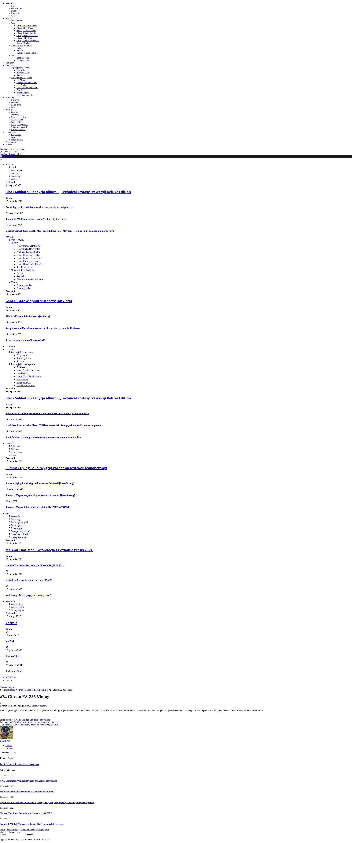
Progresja (20, 70)
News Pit (9, 3)
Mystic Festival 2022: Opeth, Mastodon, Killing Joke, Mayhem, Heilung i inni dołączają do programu (60, 230)
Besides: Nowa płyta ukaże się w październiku (34, 722)
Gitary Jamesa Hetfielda (26, 25)
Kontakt (9, 144)
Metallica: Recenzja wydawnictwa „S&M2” (29, 580)
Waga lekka (16, 134)
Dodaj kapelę (17, 139)
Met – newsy (16, 21)
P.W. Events (21, 90)
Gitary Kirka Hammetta (26, 28)
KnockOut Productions (26, 82)
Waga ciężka (16, 137)
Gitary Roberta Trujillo (26, 33)
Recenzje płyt (17, 119)
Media (13, 55)
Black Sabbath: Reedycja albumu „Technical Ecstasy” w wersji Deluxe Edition (68, 191)
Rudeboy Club (22, 72)
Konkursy (10, 97)
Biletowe (15, 100)
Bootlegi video (22, 60)
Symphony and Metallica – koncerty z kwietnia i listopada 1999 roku (43, 328)
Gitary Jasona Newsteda (27, 35)
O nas (2, 829)
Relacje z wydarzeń (19, 124)
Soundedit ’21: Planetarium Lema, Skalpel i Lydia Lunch (36, 219)
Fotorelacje (16, 122)
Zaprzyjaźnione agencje (21, 77)
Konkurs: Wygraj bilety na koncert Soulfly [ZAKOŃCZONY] (37, 507)
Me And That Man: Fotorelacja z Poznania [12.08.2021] (49, 550)
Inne (13, 107)
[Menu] (1, 159)
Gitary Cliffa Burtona (25, 38)
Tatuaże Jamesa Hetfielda (27, 53)
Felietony (15, 115)
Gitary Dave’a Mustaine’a (27, 40)
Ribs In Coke (12, 656)
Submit (30, 835)
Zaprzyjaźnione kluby (20, 68)
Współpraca (11, 142)
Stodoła (19, 75)
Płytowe (14, 102)
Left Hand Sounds (24, 95)
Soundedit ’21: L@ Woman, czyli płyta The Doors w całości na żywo (32, 824)
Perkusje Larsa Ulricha (26, 30)
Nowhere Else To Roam (21, 45)
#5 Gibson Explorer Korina (19, 764)
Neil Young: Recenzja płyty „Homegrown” (28, 595)
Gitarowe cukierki (19, 127)
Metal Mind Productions (27, 87)
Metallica (9, 18)
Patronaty (10, 65)
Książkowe (16, 105)
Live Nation (21, 85)
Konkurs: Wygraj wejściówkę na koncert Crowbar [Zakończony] (40, 495)
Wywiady (15, 112)
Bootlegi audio (22, 58)
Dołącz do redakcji (28, 829)
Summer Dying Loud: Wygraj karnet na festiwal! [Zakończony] (56, 468)
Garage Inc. (11, 132)
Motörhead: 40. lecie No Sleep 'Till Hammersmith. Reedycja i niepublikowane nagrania (53, 425)
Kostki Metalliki (23, 43)
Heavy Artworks (18, 129)
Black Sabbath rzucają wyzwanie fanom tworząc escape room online (43, 437)
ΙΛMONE (10, 641)
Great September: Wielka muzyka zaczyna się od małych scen (39, 207)
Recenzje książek (18, 117)
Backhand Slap (13, 671)
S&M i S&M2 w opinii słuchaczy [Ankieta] (39, 301)
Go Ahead (20, 80)
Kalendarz (10, 63)
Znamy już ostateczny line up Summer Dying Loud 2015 (36, 725)
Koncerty (15, 13)
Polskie (14, 11)
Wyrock (9, 110)
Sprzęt (13, 23)
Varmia (11, 622)
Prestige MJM (22, 92)
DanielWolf (8, 706)
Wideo (14, 16)
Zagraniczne (16, 8)
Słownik (20, 50)
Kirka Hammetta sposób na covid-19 (25, 340)
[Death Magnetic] (8, 156)
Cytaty (19, 48)
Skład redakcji (13, 829)
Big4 (13, 6)
